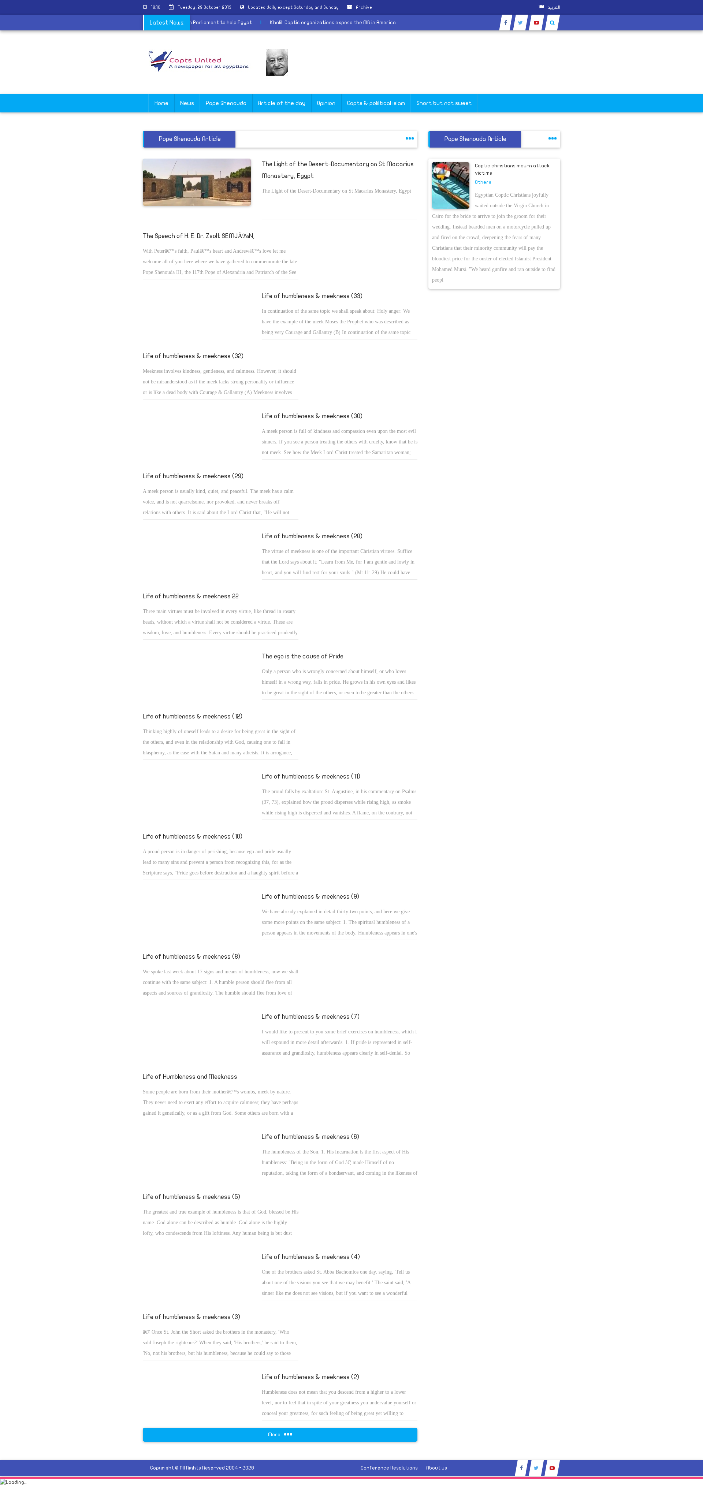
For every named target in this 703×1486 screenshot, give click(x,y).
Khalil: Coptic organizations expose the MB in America (349, 22)
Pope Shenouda (226, 103)
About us (436, 1468)
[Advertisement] (668, 231)
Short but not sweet (444, 103)
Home (161, 103)
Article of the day (281, 103)
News (187, 103)
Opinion (326, 103)
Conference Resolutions (389, 1468)
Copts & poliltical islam (376, 103)
